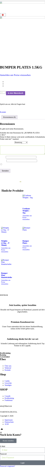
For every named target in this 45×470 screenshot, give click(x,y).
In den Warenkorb (15, 93)
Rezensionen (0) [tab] (9, 117)
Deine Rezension (7, 145)
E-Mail (3, 161)
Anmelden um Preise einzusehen (15, 75)
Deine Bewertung (7, 142)
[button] (22, 0)
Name (3, 157)
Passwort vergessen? (7, 466)
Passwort (3, 454)
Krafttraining (5, 353)
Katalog (3, 355)
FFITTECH (4, 295)
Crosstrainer (5, 357)
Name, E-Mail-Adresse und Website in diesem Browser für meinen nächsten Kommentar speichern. (21, 165)
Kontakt (3, 112)
